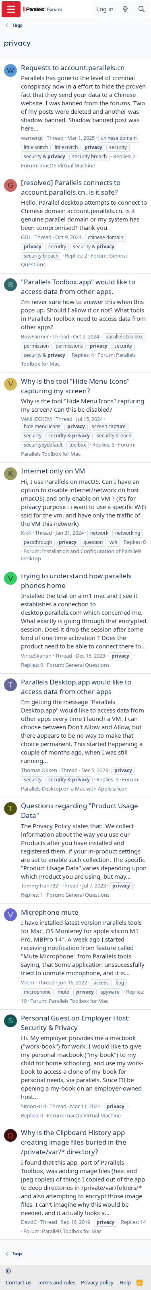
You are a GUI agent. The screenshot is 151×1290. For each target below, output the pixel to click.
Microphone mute (50, 912)
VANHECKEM (36, 419)
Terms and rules (56, 1282)
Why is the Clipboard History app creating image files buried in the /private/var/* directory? (73, 1142)
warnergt (32, 137)
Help (125, 1282)
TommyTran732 (39, 885)
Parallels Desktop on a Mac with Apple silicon (74, 788)
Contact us (18, 1282)
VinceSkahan (36, 655)
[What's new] (125, 9)
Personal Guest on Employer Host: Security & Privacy (75, 1022)
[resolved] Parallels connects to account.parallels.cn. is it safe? (70, 187)
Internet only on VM (53, 470)
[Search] (141, 9)
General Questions (87, 664)
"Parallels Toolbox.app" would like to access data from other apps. (78, 286)
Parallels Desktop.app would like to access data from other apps (76, 686)
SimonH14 (33, 1106)
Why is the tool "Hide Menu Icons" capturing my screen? (75, 385)
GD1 (26, 237)
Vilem (27, 982)
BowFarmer (35, 336)
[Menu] (11, 9)
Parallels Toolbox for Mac (51, 453)
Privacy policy (97, 1282)
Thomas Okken (39, 770)
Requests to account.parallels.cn (73, 67)
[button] (8, 1271)
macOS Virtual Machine (67, 165)
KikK (26, 532)
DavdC (29, 1222)
